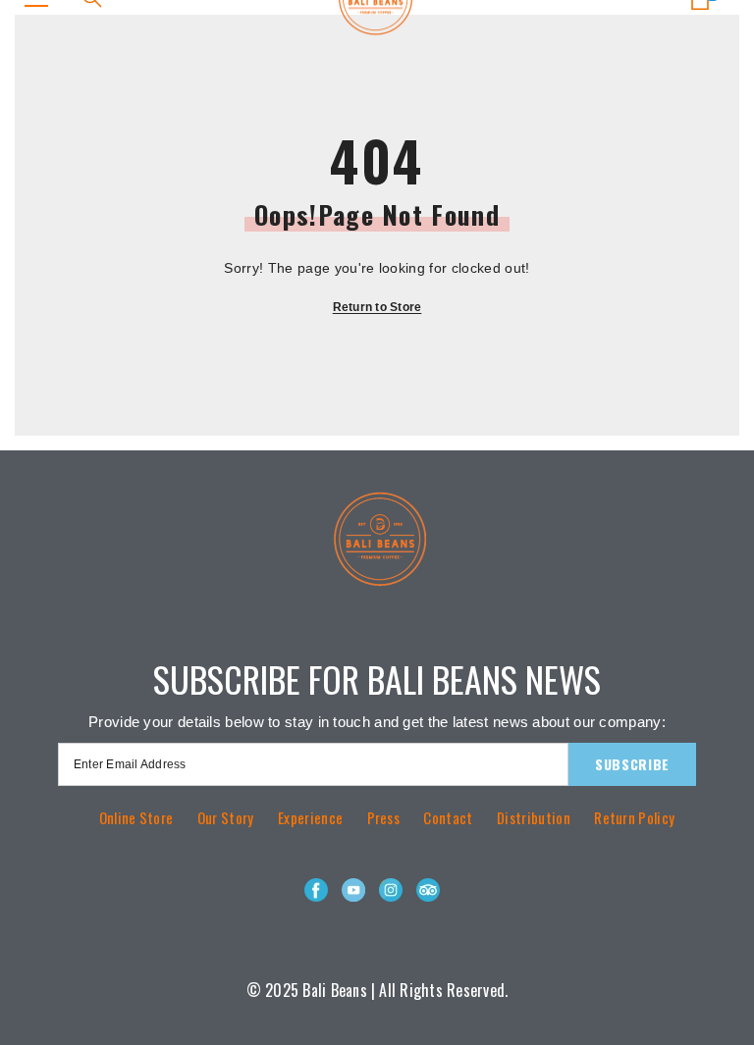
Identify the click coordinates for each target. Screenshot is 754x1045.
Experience (310, 817)
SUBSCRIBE (632, 764)
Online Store (136, 817)
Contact (447, 817)
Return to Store (377, 307)
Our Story (225, 817)
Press (384, 817)
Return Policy (634, 817)
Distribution (533, 817)
